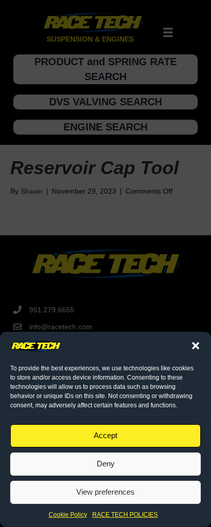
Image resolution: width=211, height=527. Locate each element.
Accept (105, 435)
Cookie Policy (68, 514)
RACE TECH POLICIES (125, 514)
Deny (106, 463)
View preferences (105, 491)
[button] (196, 346)
